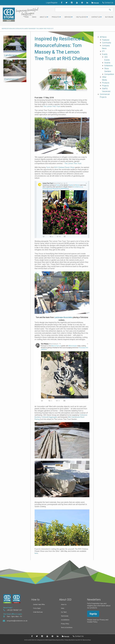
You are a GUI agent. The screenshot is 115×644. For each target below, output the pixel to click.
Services (67, 17)
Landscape (10, 55)
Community (106, 43)
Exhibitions (108, 66)
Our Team (64, 612)
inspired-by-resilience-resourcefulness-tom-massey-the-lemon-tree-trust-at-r (27, 28)
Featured (105, 40)
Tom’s (48, 167)
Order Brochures (38, 612)
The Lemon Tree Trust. (73, 163)
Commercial (11, 79)
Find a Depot (37, 608)
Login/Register (52, 3)
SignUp (93, 613)
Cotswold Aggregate (49, 417)
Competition (109, 74)
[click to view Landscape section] (14, 44)
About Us (63, 604)
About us (43, 17)
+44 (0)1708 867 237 (14, 610)
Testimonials (64, 616)
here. (37, 553)
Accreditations (65, 620)
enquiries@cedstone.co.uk (17, 621)
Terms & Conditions (66, 627)
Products (55, 17)
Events (104, 54)
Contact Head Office (39, 604)
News (34, 17)
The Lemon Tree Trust (52, 106)
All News (103, 37)
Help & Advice (81, 17)
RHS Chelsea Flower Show (64, 167)
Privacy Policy (65, 624)
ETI (103, 51)
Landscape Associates (63, 317)
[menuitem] (26, 18)
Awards (107, 63)
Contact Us (108, 3)
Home (26, 17)
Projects (105, 86)
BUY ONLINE (109, 17)
